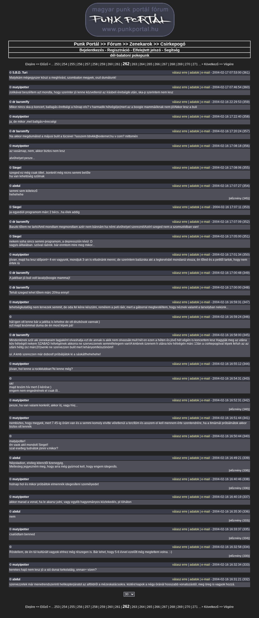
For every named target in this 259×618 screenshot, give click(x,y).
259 (102, 64)
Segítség (172, 50)
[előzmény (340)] (239, 409)
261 (117, 64)
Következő (211, 64)
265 (149, 64)
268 (172, 64)
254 (64, 64)
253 (57, 64)
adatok (194, 72)
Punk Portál (86, 44)
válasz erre (179, 72)
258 (95, 64)
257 (87, 64)
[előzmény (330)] (239, 555)
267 (164, 64)
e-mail (205, 72)
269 (180, 64)
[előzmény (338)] (239, 470)
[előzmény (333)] (239, 520)
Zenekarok (141, 44)
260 (110, 64)
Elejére (30, 64)
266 (157, 64)
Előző (44, 64)
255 (72, 64)
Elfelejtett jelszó (147, 50)
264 (142, 64)
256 (79, 64)
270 (187, 64)
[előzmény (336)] (239, 488)
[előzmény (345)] (239, 198)
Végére (229, 64)
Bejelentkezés (91, 50)
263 (134, 64)
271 (195, 64)
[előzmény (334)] (239, 538)
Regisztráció (118, 50)
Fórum (114, 44)
